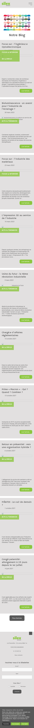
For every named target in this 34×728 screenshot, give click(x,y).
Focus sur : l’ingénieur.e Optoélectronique (15, 45)
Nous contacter (18, 655)
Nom (17, 673)
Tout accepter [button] (15, 724)
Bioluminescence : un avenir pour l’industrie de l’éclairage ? (17, 106)
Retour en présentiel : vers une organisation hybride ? (16, 446)
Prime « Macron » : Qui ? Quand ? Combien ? (15, 391)
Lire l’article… (25, 91)
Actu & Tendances (9, 121)
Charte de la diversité (17, 703)
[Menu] (30, 4)
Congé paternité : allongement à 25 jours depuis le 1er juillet (14, 562)
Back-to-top (30, 633)
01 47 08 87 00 (17, 651)
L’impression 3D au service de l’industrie (16, 217)
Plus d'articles (17, 618)
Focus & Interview (10, 52)
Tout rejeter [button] (25, 724)
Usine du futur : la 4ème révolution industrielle (15, 275)
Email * (17, 666)
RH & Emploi (7, 59)
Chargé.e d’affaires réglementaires (12, 334)
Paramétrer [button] (6, 724)
